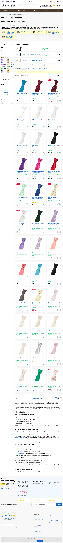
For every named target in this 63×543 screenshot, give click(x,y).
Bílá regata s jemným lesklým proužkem (53, 120)
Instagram (19, 527)
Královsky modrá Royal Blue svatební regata (37, 198)
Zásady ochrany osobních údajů (55, 522)
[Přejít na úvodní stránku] (8, 6)
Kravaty (9, 14)
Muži (6, 14)
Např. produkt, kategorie (26, 5)
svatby (17, 419)
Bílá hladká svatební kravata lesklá (21, 120)
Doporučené (24, 68)
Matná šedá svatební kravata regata (21, 303)
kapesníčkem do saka (19, 437)
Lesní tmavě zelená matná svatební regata (38, 224)
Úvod (2, 14)
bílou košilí (21, 449)
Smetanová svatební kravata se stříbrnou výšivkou (37, 330)
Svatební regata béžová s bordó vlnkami (54, 383)
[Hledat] (19, 6)
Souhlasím (40, 541)
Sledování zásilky (37, 529)
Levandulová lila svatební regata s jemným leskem (54, 224)
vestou (32, 436)
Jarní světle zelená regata (22, 197)
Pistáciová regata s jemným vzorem (36, 303)
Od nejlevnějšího (31, 68)
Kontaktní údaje (9, 1)
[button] (38, 65)
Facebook (12, 527)
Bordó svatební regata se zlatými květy (54, 94)
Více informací (26, 541)
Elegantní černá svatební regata (30, 48)
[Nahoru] (16, 399)
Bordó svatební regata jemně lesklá (37, 94)
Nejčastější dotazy (38, 531)
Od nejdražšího (39, 68)
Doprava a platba (37, 516)
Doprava (2, 1)
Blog (14, 1)
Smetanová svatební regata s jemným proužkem (21, 357)
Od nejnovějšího (47, 68)
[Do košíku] (27, 101)
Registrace (52, 1)
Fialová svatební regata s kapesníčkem (22, 172)
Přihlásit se (59, 1)
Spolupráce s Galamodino (54, 520)
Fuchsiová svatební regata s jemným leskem (38, 172)
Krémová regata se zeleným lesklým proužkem (20, 224)
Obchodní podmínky (38, 519)
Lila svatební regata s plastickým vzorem (37, 251)
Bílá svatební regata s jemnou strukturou (37, 146)
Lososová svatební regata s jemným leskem (54, 251)
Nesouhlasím (32, 541)
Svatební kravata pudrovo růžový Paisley (32, 60)
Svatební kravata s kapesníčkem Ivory (20, 383)
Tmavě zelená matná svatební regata (31, 54)
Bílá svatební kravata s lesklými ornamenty (21, 146)
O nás (50, 515)
